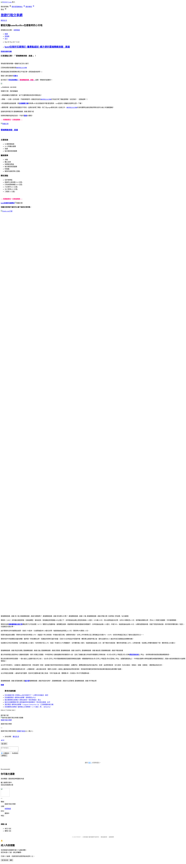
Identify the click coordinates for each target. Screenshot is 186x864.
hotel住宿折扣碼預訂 (8, 203)
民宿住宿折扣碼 (6, 51)
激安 (25, 115)
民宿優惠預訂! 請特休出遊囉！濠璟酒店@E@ (20, 697)
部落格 (7, 36)
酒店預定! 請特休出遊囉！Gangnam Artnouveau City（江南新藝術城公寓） (30, 704)
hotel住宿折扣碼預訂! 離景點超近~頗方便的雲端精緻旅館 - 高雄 (37, 47)
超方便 (27, 681)
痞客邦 (19, 731)
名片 (6, 38)
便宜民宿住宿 (134, 654)
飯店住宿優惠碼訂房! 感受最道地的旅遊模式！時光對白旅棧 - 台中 (27, 702)
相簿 (6, 34)
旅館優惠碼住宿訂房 (15, 624)
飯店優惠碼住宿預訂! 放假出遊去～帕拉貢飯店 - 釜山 (23, 700)
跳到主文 (4, 20)
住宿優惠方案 (23, 103)
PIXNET (78, 837)
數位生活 (16, 736)
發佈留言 (4, 755)
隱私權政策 (104, 837)
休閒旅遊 (17, 30)
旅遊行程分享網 (11, 15)
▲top (2, 740)
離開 (11, 860)
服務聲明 (111, 837)
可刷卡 (15, 76)
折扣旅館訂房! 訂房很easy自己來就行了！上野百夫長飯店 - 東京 (26, 695)
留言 (23, 731)
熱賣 (2, 685)
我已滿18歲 (5, 860)
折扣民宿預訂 (13, 80)
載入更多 (4, 743)
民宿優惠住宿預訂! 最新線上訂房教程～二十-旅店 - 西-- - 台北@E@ (28, 707)
